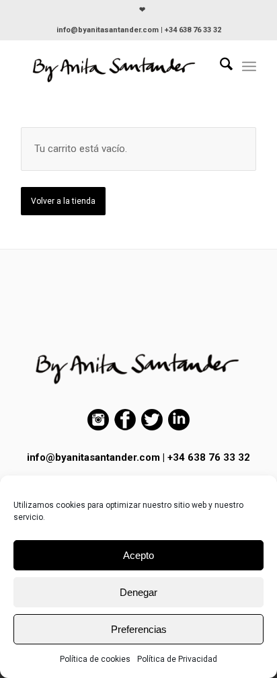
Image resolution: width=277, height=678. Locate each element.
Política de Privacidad (177, 659)
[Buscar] (219, 66)
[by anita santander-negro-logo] (115, 66)
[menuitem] (142, 10)
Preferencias (139, 629)
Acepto (138, 555)
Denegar (138, 592)
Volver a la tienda (63, 201)
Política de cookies (95, 659)
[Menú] (249, 66)
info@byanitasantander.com (93, 457)
